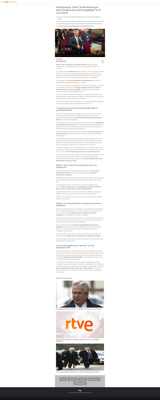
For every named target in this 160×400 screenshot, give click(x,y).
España (63, 379)
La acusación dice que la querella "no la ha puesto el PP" (76, 26)
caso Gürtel (84, 77)
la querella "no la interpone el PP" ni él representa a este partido (84, 255)
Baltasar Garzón (94, 379)
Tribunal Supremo (80, 383)
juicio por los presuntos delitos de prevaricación (78, 73)
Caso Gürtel (82, 379)
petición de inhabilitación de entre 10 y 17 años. (72, 82)
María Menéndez (61, 61)
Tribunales (72, 379)
